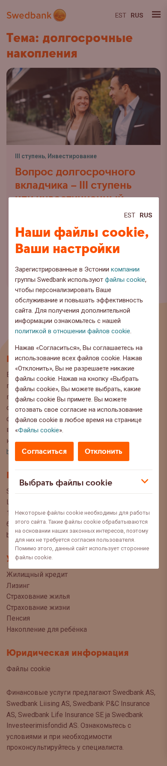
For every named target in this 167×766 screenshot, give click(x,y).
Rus (146, 215)
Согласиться (44, 451)
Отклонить (103, 451)
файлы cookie (125, 279)
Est (129, 215)
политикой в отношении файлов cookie (72, 331)
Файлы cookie (38, 430)
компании (125, 269)
